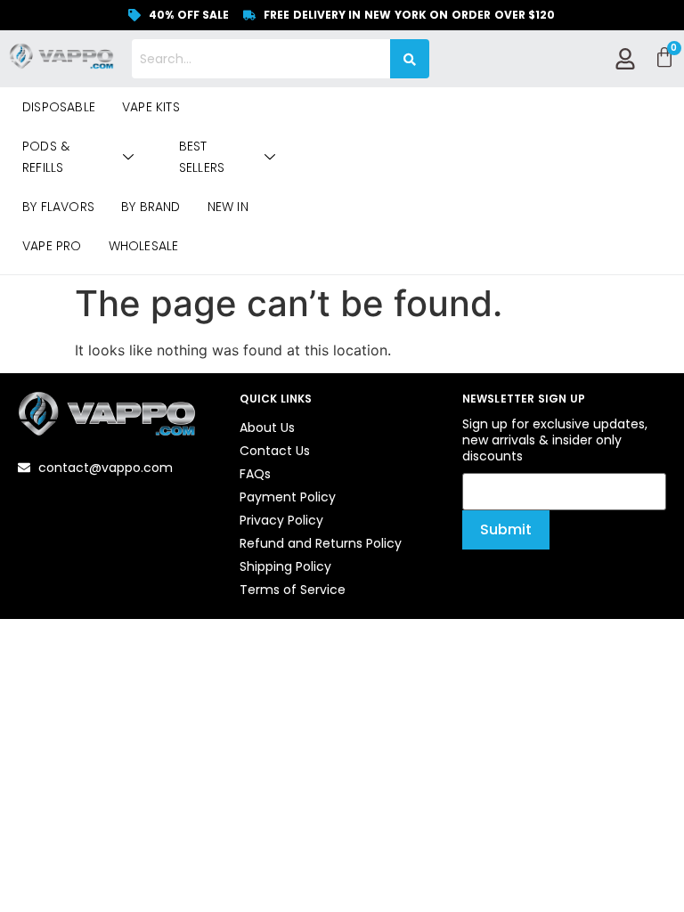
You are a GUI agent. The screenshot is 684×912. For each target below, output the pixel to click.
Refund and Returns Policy (321, 543)
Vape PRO (52, 246)
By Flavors (58, 207)
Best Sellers (201, 156)
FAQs (255, 474)
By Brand (151, 207)
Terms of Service (293, 589)
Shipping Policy (285, 566)
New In (228, 207)
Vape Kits (151, 107)
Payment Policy (288, 497)
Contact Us (275, 451)
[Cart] (664, 58)
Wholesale (144, 246)
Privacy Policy (281, 520)
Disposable (58, 107)
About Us (267, 427)
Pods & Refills (45, 156)
